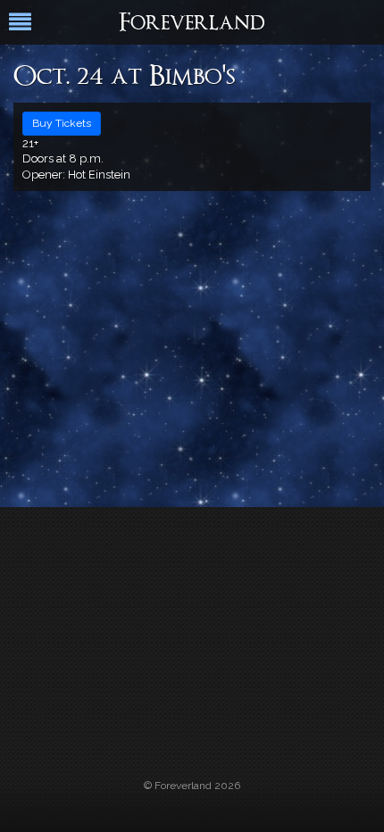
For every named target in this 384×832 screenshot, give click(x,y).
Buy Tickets (61, 123)
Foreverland (192, 24)
